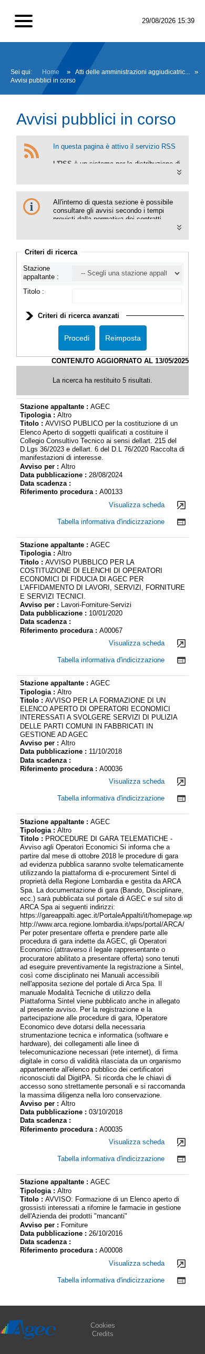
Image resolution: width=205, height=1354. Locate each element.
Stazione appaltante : (41, 272)
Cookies (102, 1325)
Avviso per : (40, 466)
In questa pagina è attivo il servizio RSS (114, 146)
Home (50, 72)
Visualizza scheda (137, 505)
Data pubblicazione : (54, 475)
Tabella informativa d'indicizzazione (111, 522)
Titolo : (33, 291)
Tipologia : (38, 415)
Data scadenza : (45, 483)
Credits (103, 1334)
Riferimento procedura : (59, 492)
